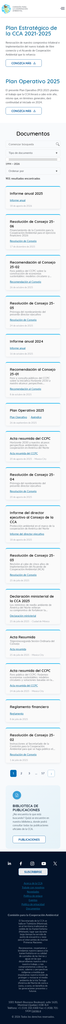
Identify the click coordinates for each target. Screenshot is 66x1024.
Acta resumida (18, 649)
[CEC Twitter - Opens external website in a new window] (55, 864)
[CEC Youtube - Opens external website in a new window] (43, 864)
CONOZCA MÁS (21, 63)
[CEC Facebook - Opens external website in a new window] (20, 864)
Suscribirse (33, 872)
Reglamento (17, 713)
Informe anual (18, 200)
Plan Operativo (18, 417)
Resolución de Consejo (23, 241)
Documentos (33, 908)
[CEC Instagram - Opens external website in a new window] (32, 864)
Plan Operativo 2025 (33, 81)
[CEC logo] (14, 9)
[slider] (7, 159)
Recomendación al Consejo (25, 281)
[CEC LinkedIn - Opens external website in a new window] (9, 864)
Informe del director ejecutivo (27, 534)
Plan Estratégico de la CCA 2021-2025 (31, 30)
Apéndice (36, 417)
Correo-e (36, 1011)
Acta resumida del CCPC (24, 453)
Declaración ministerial (23, 615)
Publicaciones (29, 839)
